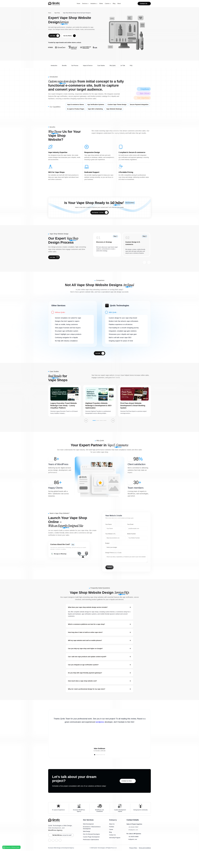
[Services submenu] (87, 3)
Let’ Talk (122, 65)
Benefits (64, 65)
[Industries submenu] (96, 3)
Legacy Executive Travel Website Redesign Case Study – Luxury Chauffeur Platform (63, 405)
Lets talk (97, 353)
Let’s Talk (52, 35)
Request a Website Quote (12, 847)
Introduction (54, 65)
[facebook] (53, 840)
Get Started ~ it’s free (97, 212)
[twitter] (60, 840)
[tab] (94, 420)
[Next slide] (113, 420)
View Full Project (63, 394)
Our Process (74, 65)
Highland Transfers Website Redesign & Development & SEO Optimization (98, 405)
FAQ (131, 65)
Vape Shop (57, 12)
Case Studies (101, 65)
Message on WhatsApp (60, 553)
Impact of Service (88, 65)
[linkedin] (49, 840)
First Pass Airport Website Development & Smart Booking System (132, 405)
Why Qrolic (113, 65)
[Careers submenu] (110, 3)
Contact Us (143, 3)
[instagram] (56, 840)
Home (49, 12)
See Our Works (67, 35)
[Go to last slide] (86, 420)
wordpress (100, 722)
